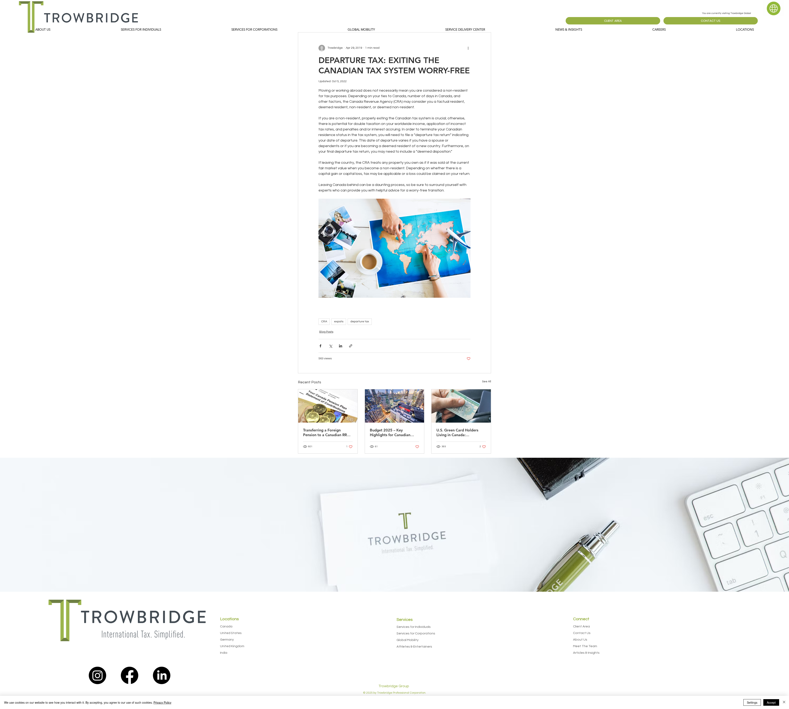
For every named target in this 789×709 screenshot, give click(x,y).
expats (338, 321)
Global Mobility (408, 640)
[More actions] (468, 48)
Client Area (581, 626)
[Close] (784, 702)
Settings (752, 702)
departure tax (359, 321)
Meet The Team (585, 646)
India (223, 652)
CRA (324, 321)
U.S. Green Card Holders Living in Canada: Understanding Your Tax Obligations (457, 432)
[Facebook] (129, 675)
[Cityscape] (394, 406)
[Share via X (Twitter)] (330, 346)
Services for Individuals (414, 626)
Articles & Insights (586, 652)
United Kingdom (232, 646)
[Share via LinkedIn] (341, 346)
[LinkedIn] (161, 675)
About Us (580, 639)
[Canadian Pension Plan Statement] (328, 406)
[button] (568, 29)
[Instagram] (97, 675)
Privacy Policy (162, 702)
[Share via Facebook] (320, 346)
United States (231, 633)
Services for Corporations (416, 633)
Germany (227, 639)
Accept (771, 702)
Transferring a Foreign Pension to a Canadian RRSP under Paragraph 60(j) (327, 432)
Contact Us (582, 633)
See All (486, 381)
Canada (226, 626)
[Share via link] (351, 346)
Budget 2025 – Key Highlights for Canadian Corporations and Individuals (394, 432)
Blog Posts (326, 331)
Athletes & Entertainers (414, 646)
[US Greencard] (461, 406)
